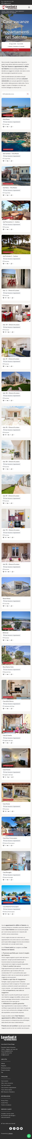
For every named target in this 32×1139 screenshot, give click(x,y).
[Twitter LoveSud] (17, 1128)
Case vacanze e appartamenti (8, 1087)
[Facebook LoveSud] (10, 1128)
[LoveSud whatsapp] (29, 1136)
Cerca (15, 50)
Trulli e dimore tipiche (6, 1089)
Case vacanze (10, 11)
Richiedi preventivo (6, 1068)
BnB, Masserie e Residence (8, 1092)
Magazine (3, 1065)
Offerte (3, 1063)
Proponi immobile (5, 1070)
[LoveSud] (9, 7)
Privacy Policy (4, 1100)
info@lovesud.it (7, 3)
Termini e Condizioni (6, 1105)
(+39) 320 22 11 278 (8, 1)
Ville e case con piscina (7, 1083)
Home (3, 11)
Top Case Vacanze (6, 1085)
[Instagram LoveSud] (14, 1128)
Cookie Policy (4, 1103)
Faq (2, 1072)
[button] (3, 108)
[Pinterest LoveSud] (21, 1128)
